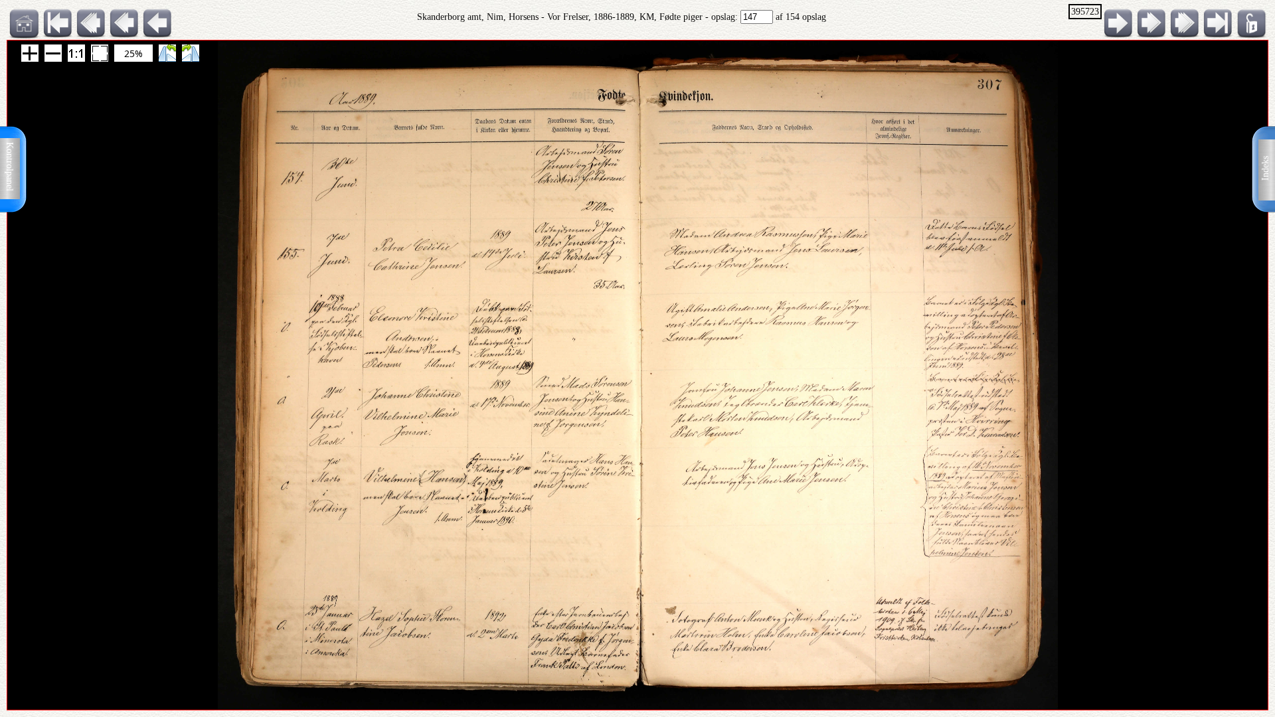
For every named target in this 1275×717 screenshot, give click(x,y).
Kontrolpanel (10, 166)
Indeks (1265, 168)
